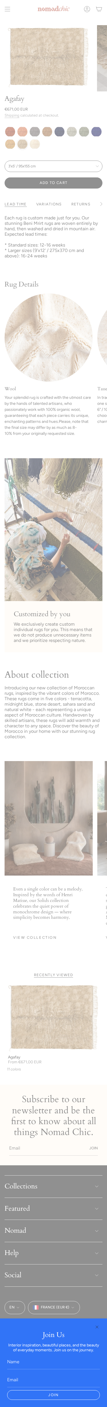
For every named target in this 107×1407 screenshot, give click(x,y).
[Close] (97, 1327)
